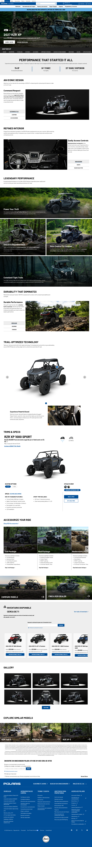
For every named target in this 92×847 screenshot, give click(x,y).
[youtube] (87, 830)
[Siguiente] (86, 548)
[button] (17, 680)
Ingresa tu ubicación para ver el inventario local (39, 622)
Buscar (61, 625)
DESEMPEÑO (11, 52)
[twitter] (82, 830)
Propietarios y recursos (71, 6)
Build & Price (71, 497)
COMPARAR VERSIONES (46, 52)
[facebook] (71, 830)
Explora (61, 6)
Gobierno (34, 1)
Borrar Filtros (84, 776)
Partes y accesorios (42, 6)
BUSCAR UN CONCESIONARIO (60, 52)
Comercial (28, 1)
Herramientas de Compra (29, 6)
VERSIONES (27, 52)
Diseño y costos (9, 42)
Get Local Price (71, 501)
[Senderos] (7, 3)
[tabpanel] (46, 473)
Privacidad (23, 830)
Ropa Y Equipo (53, 6)
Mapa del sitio (16, 830)
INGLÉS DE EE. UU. (79, 784)
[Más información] (39, 38)
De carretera (17, 1)
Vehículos (17, 6)
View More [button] (46, 707)
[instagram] (76, 830)
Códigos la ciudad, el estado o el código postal (17, 766)
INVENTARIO (71, 52)
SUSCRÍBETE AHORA (39, 784)
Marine (22, 1)
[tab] (62, 439)
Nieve (12, 1)
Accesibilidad (49, 830)
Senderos (7, 1)
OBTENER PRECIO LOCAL (22, 42)
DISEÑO (4, 52)
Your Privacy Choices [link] (31, 830)
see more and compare (15, 493)
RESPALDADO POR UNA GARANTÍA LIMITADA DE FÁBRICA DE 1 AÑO (46, 9)
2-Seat (8, 486)
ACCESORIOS (35, 52)
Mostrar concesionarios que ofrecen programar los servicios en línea (22, 776)
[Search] (55, 3)
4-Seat (14, 486)
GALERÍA (78, 52)
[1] (57, 367)
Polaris (2, 1)
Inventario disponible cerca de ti (15, 654)
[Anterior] (5, 548)
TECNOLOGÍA (19, 52)
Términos (42, 830)
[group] (21, 548)
